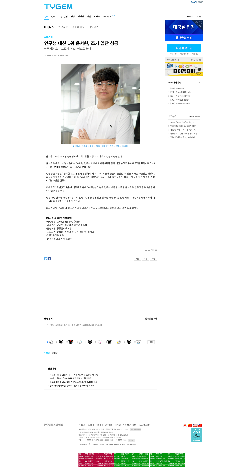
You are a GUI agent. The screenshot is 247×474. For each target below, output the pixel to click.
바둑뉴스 (49, 27)
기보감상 (63, 27)
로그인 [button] (199, 16)
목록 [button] (153, 259)
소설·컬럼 (63, 16)
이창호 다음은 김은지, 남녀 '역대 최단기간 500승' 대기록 (74, 374)
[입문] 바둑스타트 (176, 88)
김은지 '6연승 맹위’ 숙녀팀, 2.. (181, 122)
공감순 (55, 352)
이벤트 (97, 16)
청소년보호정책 (145, 424)
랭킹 (73, 16)
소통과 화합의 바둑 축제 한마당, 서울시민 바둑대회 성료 (73, 382)
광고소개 (90, 424)
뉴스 (46, 16)
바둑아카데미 (174, 82)
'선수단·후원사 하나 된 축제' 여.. (182, 129)
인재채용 (108, 424)
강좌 (53, 16)
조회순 (191, 116)
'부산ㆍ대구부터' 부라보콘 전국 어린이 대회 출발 (70, 378)
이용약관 (117, 424)
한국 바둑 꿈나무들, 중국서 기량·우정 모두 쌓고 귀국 (72, 385)
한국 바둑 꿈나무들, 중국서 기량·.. (182, 126)
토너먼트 (107, 16)
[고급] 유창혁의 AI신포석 (179, 103)
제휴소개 (99, 424)
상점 (89, 16)
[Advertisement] (100, 285)
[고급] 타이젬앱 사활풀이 (179, 99)
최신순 (47, 352)
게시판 (81, 16)
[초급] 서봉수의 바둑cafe (179, 92)
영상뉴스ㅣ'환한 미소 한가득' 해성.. (183, 133)
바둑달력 (93, 27)
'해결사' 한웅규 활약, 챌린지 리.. (182, 137)
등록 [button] (151, 342)
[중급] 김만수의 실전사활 (179, 95)
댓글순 (197, 116)
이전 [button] (137, 259)
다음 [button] (145, 259)
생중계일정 (78, 27)
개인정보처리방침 (130, 424)
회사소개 (81, 424)
